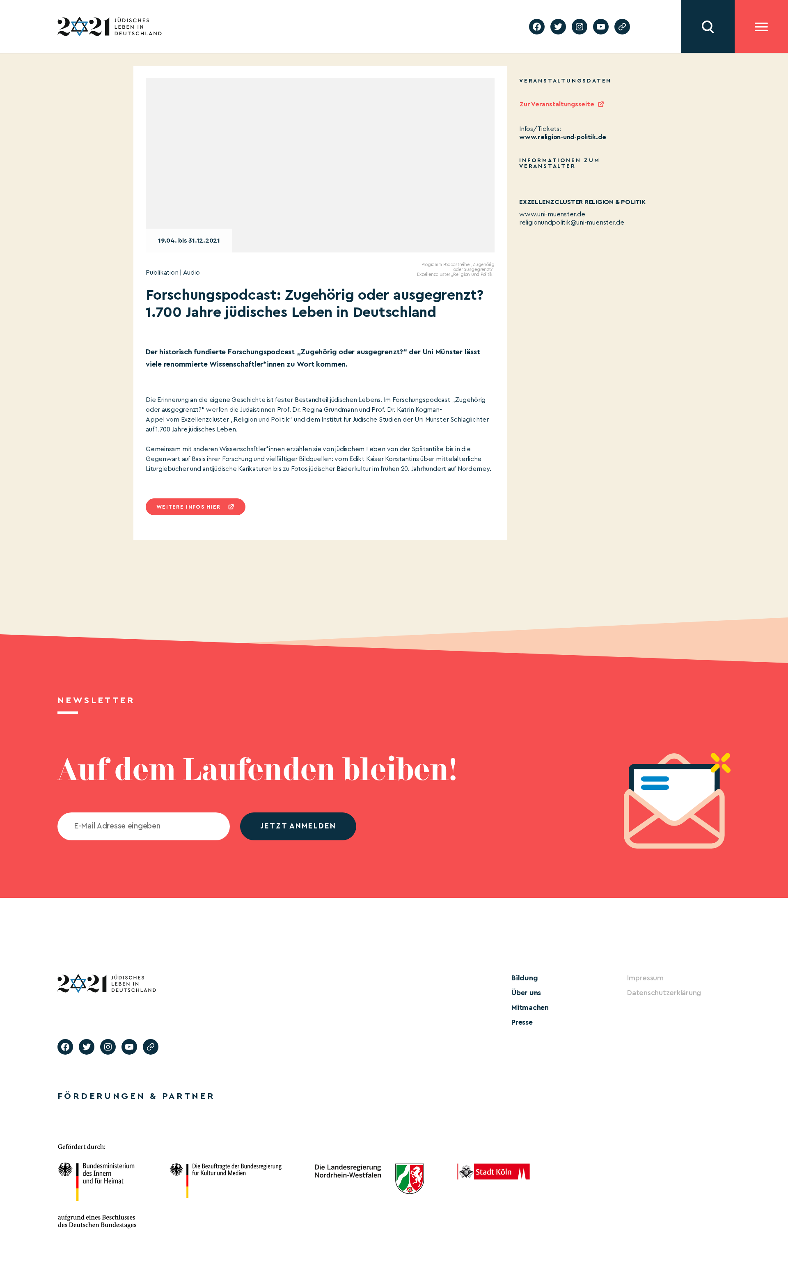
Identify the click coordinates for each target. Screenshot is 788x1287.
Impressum (645, 978)
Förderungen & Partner (136, 1096)
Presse (522, 1022)
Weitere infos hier (188, 506)
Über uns (526, 992)
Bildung (524, 978)
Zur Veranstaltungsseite (556, 104)
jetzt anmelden (298, 826)
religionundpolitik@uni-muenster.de (571, 222)
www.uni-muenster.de (552, 214)
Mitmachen (530, 1007)
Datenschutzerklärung (664, 992)
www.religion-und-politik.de (562, 137)
